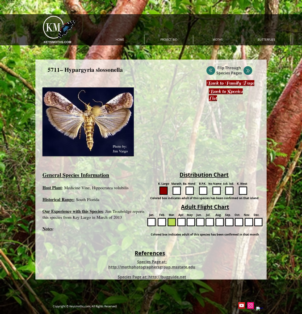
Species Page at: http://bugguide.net (152, 277)
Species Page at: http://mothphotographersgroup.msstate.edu (151, 264)
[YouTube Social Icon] (241, 305)
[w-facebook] (259, 310)
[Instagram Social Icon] (250, 305)
